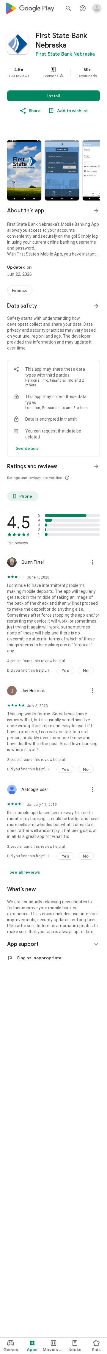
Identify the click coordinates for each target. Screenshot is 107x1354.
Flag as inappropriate (34, 957)
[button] (61, 76)
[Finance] (19, 290)
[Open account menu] (97, 8)
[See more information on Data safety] (96, 306)
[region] (53, 72)
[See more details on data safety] (27, 448)
